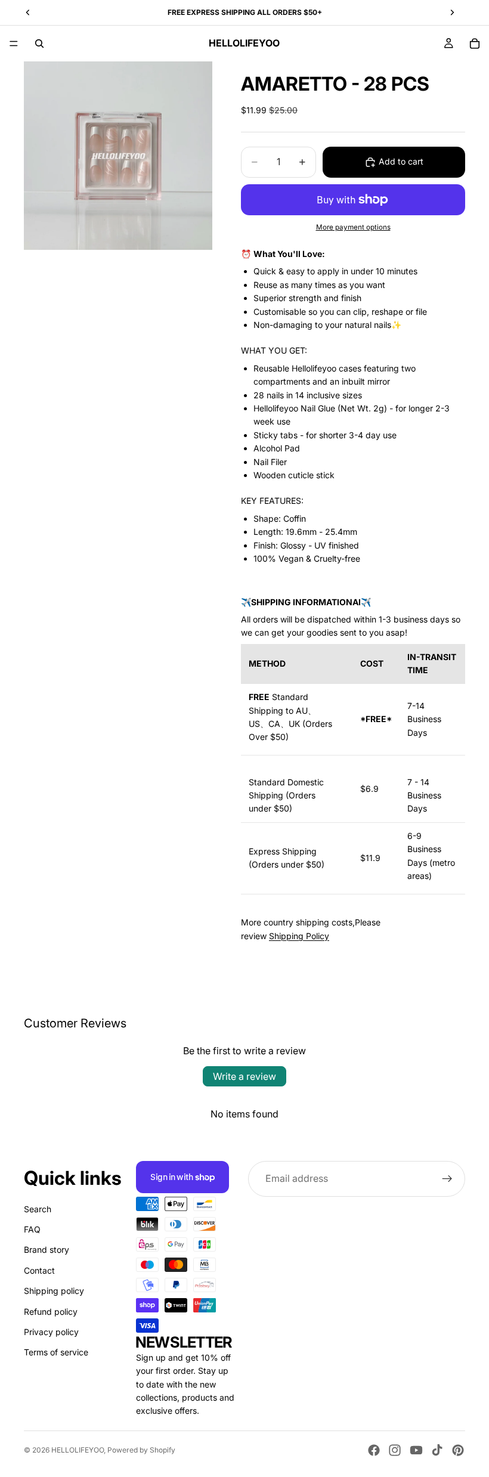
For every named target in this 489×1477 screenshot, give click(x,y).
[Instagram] (395, 1450)
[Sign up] (447, 1178)
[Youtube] (416, 1450)
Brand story (46, 1249)
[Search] (39, 43)
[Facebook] (374, 1450)
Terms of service (56, 1352)
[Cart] (475, 43)
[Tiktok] (437, 1450)
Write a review (244, 1076)
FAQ (32, 1229)
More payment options (353, 227)
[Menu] (13, 43)
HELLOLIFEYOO (77, 1449)
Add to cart (401, 161)
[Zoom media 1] (118, 155)
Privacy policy (51, 1332)
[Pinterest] (458, 1450)
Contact (39, 1270)
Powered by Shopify (141, 1449)
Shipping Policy (299, 936)
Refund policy (51, 1311)
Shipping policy (54, 1291)
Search (37, 1209)
